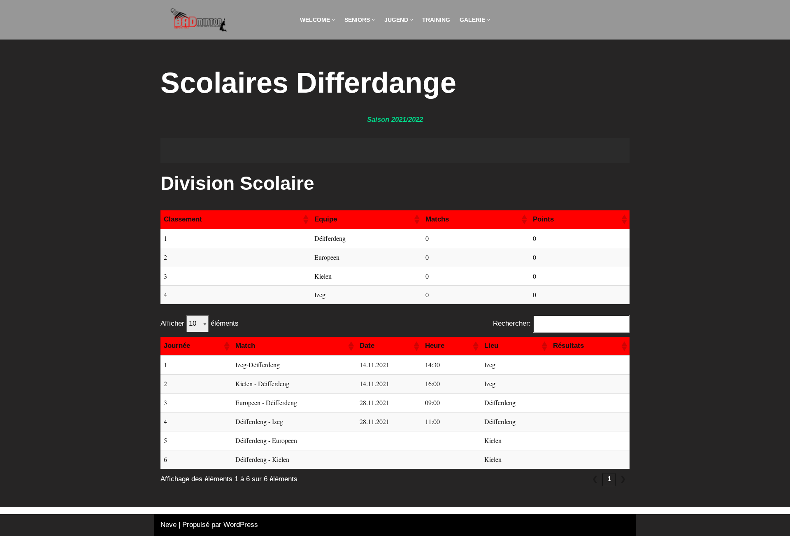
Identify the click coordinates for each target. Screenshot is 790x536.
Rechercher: (512, 323)
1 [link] (609, 479)
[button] (333, 20)
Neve (168, 525)
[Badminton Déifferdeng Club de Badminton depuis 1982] (199, 19)
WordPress (240, 525)
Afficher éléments (199, 323)
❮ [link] (595, 479)
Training (436, 20)
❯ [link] (623, 479)
